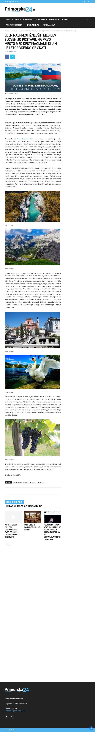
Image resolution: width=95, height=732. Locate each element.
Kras (17, 19)
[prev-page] (6, 544)
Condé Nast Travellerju (25, 139)
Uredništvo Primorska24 (14, 698)
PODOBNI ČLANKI (14, 502)
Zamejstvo (40, 19)
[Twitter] (88, 1)
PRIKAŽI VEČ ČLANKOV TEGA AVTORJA (24, 506)
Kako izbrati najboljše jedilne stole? (32, 527)
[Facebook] (85, 1)
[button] (87, 19)
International (32, 25)
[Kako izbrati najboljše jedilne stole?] (32, 517)
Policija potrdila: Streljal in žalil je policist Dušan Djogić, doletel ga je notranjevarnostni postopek (52, 532)
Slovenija (27, 19)
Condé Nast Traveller (20, 482)
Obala (8, 19)
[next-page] (9, 544)
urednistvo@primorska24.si (15, 711)
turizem (40, 482)
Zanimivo (53, 19)
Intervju (65, 19)
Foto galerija (49, 25)
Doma (7, 31)
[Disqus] (33, 583)
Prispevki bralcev (14, 25)
